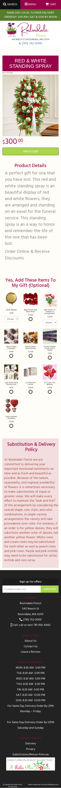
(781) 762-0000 (32, 43)
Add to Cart (30, 151)
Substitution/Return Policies (30, 754)
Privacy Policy (12, 787)
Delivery (30, 743)
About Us (30, 641)
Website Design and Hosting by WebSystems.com (43, 784)
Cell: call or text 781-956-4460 (31, 625)
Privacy (30, 749)
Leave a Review (30, 652)
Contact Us (30, 646)
